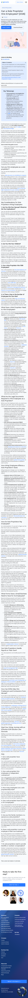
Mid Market (3, 954)
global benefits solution (7, 854)
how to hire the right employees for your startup (13, 189)
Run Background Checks (6, 932)
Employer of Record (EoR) (20, 917)
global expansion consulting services (11, 723)
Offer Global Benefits (5, 926)
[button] (14, 62)
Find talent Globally (5, 922)
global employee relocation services (11, 748)
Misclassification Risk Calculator (6, 968)
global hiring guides (19, 460)
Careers (3, 940)
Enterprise (3, 955)
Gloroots (16, 721)
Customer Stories (5, 942)
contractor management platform (16, 287)
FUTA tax (18, 328)
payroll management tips (11, 668)
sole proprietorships (8, 128)
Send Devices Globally (6, 928)
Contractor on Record (19, 921)
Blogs (2, 974)
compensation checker (12, 644)
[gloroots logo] (5, 2)
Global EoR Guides (5, 972)
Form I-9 (12, 361)
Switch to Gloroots (5, 944)
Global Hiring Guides (5, 971)
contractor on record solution (13, 289)
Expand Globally (4, 920)
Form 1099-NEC (12, 282)
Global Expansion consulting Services (19, 926)
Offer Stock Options (5, 924)
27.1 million (18, 127)
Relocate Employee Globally (7, 930)
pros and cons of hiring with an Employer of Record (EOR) (13, 681)
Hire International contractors (5, 918)
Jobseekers (17, 934)
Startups (3, 952)
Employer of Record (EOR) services (13, 697)
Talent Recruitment (19, 923)
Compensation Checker (6, 965)
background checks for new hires (17, 447)
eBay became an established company (15, 175)
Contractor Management (20, 919)
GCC (2, 957)
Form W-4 (12, 368)
